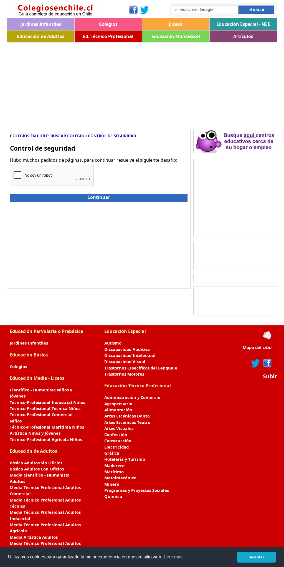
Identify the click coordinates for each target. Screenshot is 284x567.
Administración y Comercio (132, 397)
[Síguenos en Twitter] (144, 10)
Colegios (108, 24)
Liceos (175, 24)
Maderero (114, 465)
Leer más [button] (173, 557)
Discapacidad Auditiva (127, 349)
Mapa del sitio (257, 347)
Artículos (243, 36)
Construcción (117, 440)
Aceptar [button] (256, 557)
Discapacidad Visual (124, 361)
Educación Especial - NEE (243, 24)
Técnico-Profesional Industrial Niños (47, 402)
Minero (111, 484)
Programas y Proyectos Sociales (136, 490)
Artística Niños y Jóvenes (35, 433)
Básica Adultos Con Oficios (37, 469)
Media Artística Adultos (34, 537)
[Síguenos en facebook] (267, 363)
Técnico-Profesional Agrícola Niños (46, 439)
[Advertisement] (142, 84)
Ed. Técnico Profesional (108, 36)
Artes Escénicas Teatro (127, 422)
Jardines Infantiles (40, 24)
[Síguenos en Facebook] (133, 10)
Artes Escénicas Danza (127, 416)
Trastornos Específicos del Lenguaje (140, 368)
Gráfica (111, 453)
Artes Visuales (118, 428)
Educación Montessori (175, 36)
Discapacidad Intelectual (130, 355)
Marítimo (114, 471)
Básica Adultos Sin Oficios (36, 462)
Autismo (112, 343)
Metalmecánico (120, 477)
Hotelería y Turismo (124, 459)
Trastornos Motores (124, 374)
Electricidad (116, 447)
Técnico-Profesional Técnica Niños (45, 408)
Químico (113, 496)
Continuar (98, 197)
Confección (115, 434)
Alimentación (118, 409)
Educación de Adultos (40, 36)
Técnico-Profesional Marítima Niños (47, 427)
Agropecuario (118, 403)
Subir (270, 376)
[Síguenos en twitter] (255, 363)
